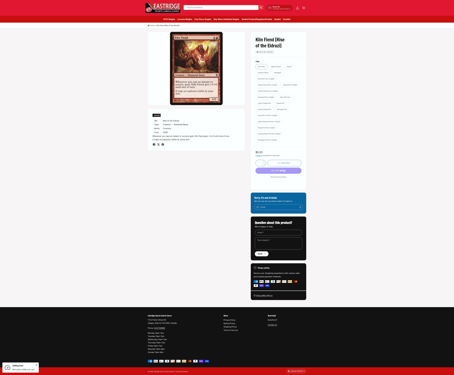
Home (152, 25)
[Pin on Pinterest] (162, 144)
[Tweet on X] (158, 144)
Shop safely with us (264, 295)
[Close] (36, 365)
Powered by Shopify (181, 371)
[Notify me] (300, 207)
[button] (304, 8)
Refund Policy (229, 323)
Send (260, 254)
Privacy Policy (229, 320)
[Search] (261, 7)
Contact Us (272, 325)
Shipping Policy (230, 327)
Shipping (258, 155)
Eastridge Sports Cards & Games (163, 371)
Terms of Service (231, 330)
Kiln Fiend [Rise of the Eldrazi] (168, 25)
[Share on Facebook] (154, 144)
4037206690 (159, 328)
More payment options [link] (278, 177)
